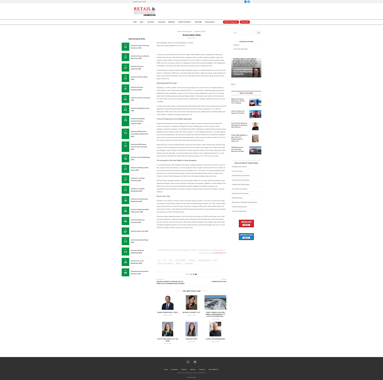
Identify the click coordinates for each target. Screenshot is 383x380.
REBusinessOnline (237, 198)
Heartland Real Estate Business (241, 175)
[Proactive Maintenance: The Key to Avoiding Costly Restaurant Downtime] (246, 67)
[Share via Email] (196, 274)
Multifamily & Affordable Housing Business (244, 202)
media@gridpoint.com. (219, 253)
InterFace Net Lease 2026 (139, 231)
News (141, 22)
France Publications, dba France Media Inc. (193, 373)
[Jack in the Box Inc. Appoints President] (255, 114)
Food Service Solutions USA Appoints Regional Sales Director (239, 125)
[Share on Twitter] (191, 274)
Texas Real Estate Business (239, 189)
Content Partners (184, 22)
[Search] (258, 33)
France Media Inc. (214, 369)
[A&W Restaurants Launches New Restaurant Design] (255, 150)
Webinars (171, 22)
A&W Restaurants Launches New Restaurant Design (237, 149)
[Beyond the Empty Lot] (191, 302)
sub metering (189, 263)
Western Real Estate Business (240, 193)
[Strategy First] (191, 329)
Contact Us (202, 369)
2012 (159, 260)
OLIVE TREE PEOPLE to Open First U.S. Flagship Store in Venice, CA (239, 138)
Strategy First (191, 339)
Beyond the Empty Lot (191, 312)
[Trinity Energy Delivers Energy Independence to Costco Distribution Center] (215, 302)
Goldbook (161, 22)
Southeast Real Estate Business (240, 184)
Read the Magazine (231, 22)
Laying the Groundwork (215, 339)
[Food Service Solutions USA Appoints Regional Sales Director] (255, 126)
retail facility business (165, 263)
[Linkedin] (245, 1)
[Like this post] (187, 274)
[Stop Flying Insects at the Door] (168, 329)
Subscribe (198, 22)
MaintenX (236, 45)
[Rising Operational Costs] (168, 302)
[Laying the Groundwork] (215, 329)
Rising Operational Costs (167, 312)
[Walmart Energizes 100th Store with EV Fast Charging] (255, 102)
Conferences (174, 369)
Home (135, 22)
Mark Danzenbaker (204, 260)
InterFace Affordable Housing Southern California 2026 (138, 121)
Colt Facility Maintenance (240, 49)
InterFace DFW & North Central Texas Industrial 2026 (139, 147)
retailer (178, 263)
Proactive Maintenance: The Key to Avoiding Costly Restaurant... (246, 71)
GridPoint (192, 260)
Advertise (193, 369)
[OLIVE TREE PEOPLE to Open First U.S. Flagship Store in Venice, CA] (255, 138)
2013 (165, 260)
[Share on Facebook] (189, 274)
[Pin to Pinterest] (193, 274)
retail (216, 260)
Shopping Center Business (239, 166)
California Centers (237, 171)
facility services (180, 260)
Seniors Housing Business (239, 211)
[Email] (248, 1)
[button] (233, 67)
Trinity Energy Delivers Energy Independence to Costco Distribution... (215, 314)
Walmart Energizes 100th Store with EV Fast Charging (238, 101)
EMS (171, 260)
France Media (209, 22)
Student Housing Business (239, 206)
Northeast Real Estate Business (240, 180)
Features (151, 22)
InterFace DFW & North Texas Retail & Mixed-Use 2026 (139, 134)
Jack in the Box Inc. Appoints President (238, 112)
